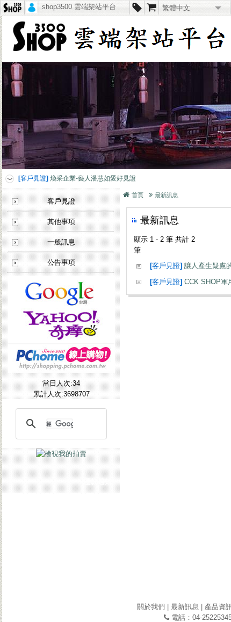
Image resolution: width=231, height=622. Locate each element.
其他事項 (61, 222)
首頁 (137, 195)
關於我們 (151, 607)
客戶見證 (61, 201)
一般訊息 (61, 242)
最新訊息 (166, 195)
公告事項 (61, 262)
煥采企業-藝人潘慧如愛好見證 (77, 178)
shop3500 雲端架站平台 (79, 7)
